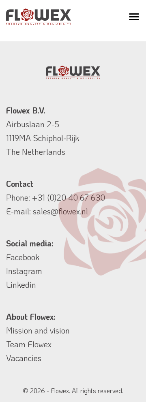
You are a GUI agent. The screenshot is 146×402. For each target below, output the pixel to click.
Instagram (24, 270)
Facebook (22, 257)
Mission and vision (38, 330)
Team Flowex (29, 344)
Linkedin (21, 284)
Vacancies (23, 358)
